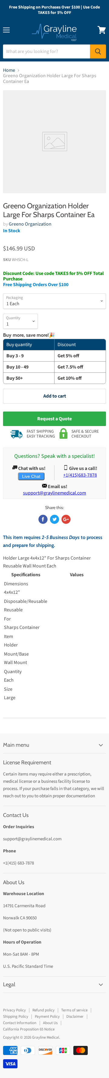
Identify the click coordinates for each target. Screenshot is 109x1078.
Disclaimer (75, 1016)
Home (9, 70)
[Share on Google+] (66, 519)
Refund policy (43, 1010)
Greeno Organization (30, 224)
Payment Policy (47, 1016)
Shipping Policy (15, 1016)
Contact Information (19, 1023)
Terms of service (74, 1010)
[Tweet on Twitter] (54, 519)
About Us (50, 1023)
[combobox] (46, 51)
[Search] (98, 51)
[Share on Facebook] (43, 519)
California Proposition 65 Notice (28, 1029)
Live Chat (31, 476)
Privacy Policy (14, 1010)
